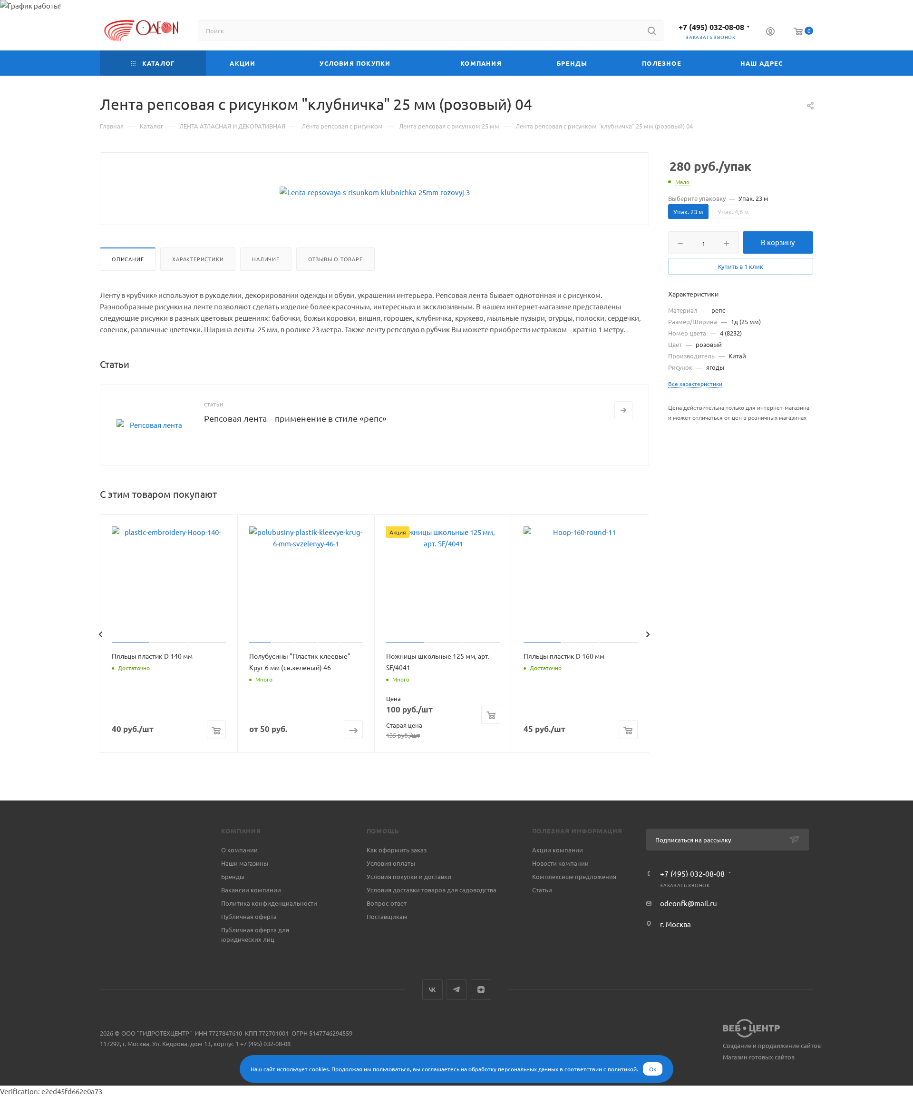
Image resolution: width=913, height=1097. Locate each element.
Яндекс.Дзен (481, 989)
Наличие (266, 259)
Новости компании (560, 863)
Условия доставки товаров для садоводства (431, 890)
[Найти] (651, 30)
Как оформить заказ (397, 850)
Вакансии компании (251, 890)
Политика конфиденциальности (269, 903)
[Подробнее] (623, 410)
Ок (652, 1069)
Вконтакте (432, 989)
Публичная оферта (249, 916)
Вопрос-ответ (387, 903)
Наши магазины (244, 863)
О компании (239, 850)
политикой (622, 1069)
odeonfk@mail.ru (688, 903)
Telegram (457, 989)
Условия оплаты (391, 863)
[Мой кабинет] (770, 32)
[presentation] (100, 634)
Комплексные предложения (574, 876)
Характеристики (197, 259)
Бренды (232, 876)
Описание (128, 259)
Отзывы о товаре (335, 259)
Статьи (542, 890)
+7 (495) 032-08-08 (711, 27)
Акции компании (557, 850)
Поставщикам (387, 916)
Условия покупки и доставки (409, 876)
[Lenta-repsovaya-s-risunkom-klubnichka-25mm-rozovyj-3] (375, 192)
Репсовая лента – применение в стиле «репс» (295, 418)
